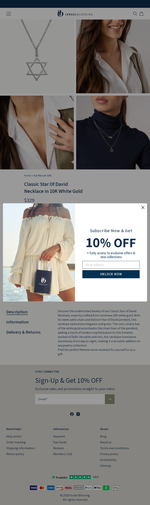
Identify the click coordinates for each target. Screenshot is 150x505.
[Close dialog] (143, 207)
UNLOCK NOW (111, 274)
